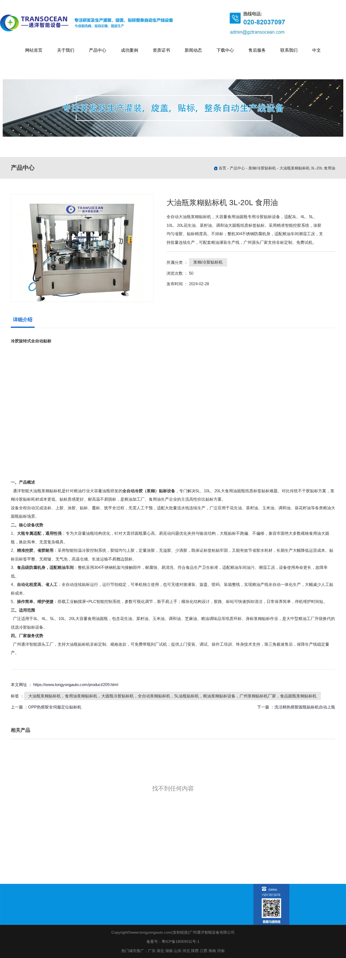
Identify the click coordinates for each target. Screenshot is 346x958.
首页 (223, 168)
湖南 (169, 951)
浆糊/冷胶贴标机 (262, 168)
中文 (316, 50)
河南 (221, 951)
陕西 (195, 951)
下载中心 (225, 50)
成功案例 (129, 50)
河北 (186, 951)
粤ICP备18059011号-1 (180, 941)
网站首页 (33, 50)
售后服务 (257, 50)
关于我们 (65, 50)
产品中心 (97, 50)
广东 (151, 951)
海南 (212, 951)
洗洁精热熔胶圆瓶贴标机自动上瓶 (304, 707)
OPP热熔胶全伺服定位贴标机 (54, 707)
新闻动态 (193, 50)
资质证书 (161, 50)
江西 (203, 951)
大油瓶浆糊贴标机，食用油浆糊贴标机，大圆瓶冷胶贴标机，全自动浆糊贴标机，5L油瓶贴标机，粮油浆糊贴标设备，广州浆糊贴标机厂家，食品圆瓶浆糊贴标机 (172, 696)
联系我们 (289, 50)
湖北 (160, 951)
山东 (177, 951)
